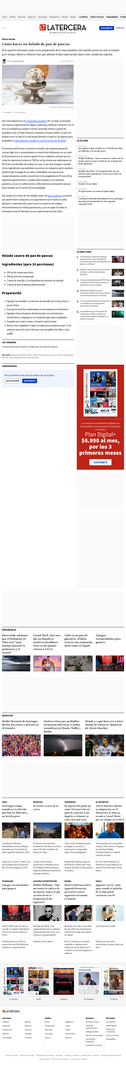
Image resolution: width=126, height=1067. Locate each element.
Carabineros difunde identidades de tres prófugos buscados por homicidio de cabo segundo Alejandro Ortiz (100, 201)
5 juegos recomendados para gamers (108, 639)
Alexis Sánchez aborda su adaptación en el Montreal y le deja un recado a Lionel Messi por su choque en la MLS (110, 813)
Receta (14, 355)
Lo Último (83, 17)
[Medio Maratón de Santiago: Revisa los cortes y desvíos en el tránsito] (21, 745)
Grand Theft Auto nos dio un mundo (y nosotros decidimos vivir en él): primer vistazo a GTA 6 (46, 642)
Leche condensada (65, 355)
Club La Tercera (97, 17)
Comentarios (21, 112)
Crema (54, 355)
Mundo (65, 17)
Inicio (4, 17)
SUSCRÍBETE (100, 462)
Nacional (21, 17)
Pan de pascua (45, 355)
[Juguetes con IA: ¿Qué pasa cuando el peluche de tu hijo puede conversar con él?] (110, 913)
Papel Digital (112, 17)
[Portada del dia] (100, 415)
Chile (4, 802)
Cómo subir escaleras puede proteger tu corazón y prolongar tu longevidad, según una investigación (77, 848)
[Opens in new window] (64, 995)
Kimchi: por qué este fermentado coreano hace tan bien (109, 944)
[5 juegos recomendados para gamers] (110, 663)
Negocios (31, 17)
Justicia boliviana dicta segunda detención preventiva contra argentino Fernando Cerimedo (77, 892)
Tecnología (42, 17)
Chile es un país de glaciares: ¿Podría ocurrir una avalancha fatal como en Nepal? (78, 640)
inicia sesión (12, 381)
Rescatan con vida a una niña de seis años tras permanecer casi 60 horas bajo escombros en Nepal (77, 930)
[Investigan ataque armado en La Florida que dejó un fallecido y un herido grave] (16, 830)
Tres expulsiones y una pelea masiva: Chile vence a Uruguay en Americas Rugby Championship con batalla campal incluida (110, 849)
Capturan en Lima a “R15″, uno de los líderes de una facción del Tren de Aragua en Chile (16, 864)
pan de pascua (55, 195)
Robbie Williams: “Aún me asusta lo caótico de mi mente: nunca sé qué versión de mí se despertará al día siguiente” (100, 161)
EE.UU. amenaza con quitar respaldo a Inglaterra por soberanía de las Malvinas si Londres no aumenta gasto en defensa (78, 947)
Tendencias (70, 802)
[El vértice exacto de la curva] (47, 830)
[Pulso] (39, 995)
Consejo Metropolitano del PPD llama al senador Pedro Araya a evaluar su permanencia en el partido (95, 282)
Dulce (11, 357)
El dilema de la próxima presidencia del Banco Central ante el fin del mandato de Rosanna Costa (47, 848)
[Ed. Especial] (89, 995)
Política (12, 17)
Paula (98, 881)
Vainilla (5, 357)
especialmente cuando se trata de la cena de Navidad (40, 140)
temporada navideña (36, 121)
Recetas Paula (20, 357)
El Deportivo (54, 17)
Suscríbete (30, 380)
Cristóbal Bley (17, 61)
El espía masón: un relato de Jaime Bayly (96, 191)
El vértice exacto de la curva (45, 808)
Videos (73, 17)
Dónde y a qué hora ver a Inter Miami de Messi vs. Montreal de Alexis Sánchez (95, 272)
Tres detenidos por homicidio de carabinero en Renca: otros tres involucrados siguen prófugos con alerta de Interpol (94, 315)
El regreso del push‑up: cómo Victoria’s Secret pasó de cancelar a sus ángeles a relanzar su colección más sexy (77, 813)
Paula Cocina (8, 39)
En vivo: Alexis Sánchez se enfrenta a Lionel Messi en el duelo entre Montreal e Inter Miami (95, 303)
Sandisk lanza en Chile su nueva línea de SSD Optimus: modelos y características (15, 944)
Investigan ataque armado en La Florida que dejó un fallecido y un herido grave (100, 149)
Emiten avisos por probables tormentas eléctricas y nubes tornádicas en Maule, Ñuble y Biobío (62, 726)
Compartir (8, 112)
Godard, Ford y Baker (87, 184)
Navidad (21, 355)
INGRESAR (120, 28)
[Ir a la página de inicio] (63, 28)
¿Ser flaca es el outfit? (106, 926)
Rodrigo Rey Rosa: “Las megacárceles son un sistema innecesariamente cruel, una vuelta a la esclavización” (99, 174)
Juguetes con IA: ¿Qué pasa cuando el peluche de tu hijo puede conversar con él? (109, 890)
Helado (29, 355)
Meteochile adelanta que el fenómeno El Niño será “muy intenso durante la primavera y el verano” (95, 293)
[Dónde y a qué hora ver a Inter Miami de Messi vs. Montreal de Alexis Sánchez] (118, 272)
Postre (35, 355)
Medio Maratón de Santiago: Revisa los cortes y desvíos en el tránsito (20, 725)
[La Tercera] (13, 995)
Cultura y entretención (45, 881)
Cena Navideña (33, 357)
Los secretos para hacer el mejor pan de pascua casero (30, 346)
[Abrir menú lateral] (4, 28)
